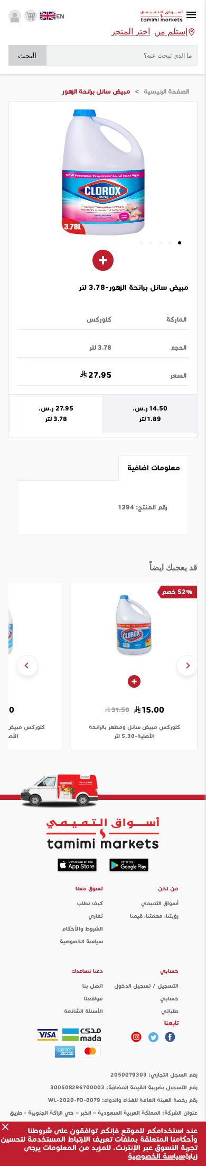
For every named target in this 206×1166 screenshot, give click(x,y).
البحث (27, 55)
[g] (170, 1036)
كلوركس (99, 319)
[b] (153, 1036)
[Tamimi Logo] (162, 16)
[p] (136, 1036)
